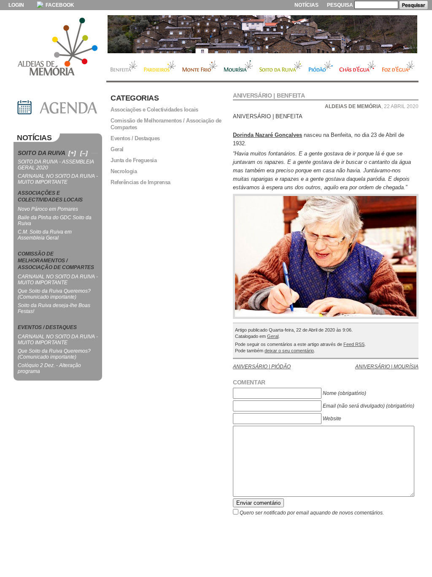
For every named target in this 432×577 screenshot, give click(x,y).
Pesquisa (340, 5)
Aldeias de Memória (58, 47)
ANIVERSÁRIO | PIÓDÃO (262, 367)
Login (16, 5)
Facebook (59, 5)
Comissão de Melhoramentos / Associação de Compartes (166, 124)
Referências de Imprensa (140, 182)
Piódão (320, 67)
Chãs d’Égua (357, 67)
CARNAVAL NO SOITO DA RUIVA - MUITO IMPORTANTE (58, 179)
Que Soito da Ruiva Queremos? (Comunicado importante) (54, 294)
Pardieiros (159, 67)
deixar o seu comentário (289, 350)
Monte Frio (200, 67)
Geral (272, 336)
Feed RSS (353, 344)
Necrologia (124, 171)
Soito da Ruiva (280, 67)
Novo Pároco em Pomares (48, 209)
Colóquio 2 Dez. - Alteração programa (49, 368)
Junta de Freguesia (134, 160)
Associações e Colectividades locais (154, 109)
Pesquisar (414, 5)
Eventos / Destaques (135, 138)
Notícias (306, 5)
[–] (84, 153)
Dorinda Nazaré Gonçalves (267, 135)
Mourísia (238, 67)
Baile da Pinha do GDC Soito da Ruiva (55, 220)
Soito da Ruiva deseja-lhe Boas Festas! (54, 308)
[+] (72, 153)
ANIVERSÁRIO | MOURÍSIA (386, 367)
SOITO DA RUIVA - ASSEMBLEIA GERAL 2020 (56, 165)
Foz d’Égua (398, 67)
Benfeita (123, 67)
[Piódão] (262, 34)
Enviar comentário (258, 503)
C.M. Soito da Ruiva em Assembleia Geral (45, 235)
